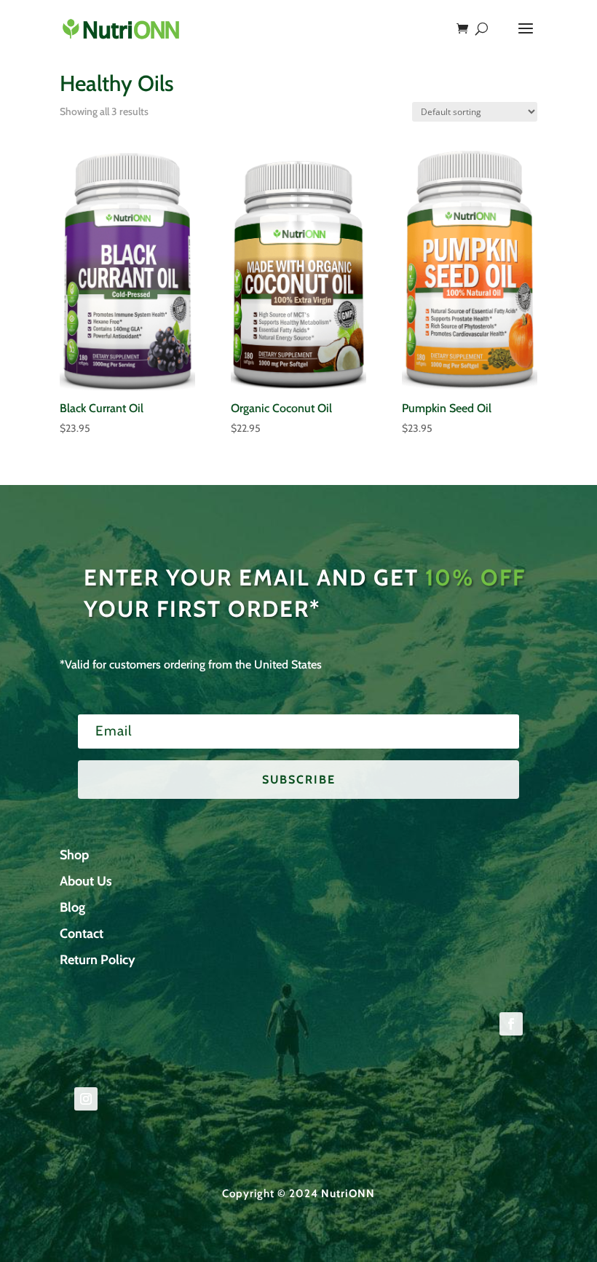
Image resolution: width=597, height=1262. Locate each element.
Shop (74, 855)
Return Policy (97, 960)
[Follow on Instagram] (86, 1099)
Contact (81, 934)
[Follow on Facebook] (511, 1024)
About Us (86, 881)
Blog (72, 907)
